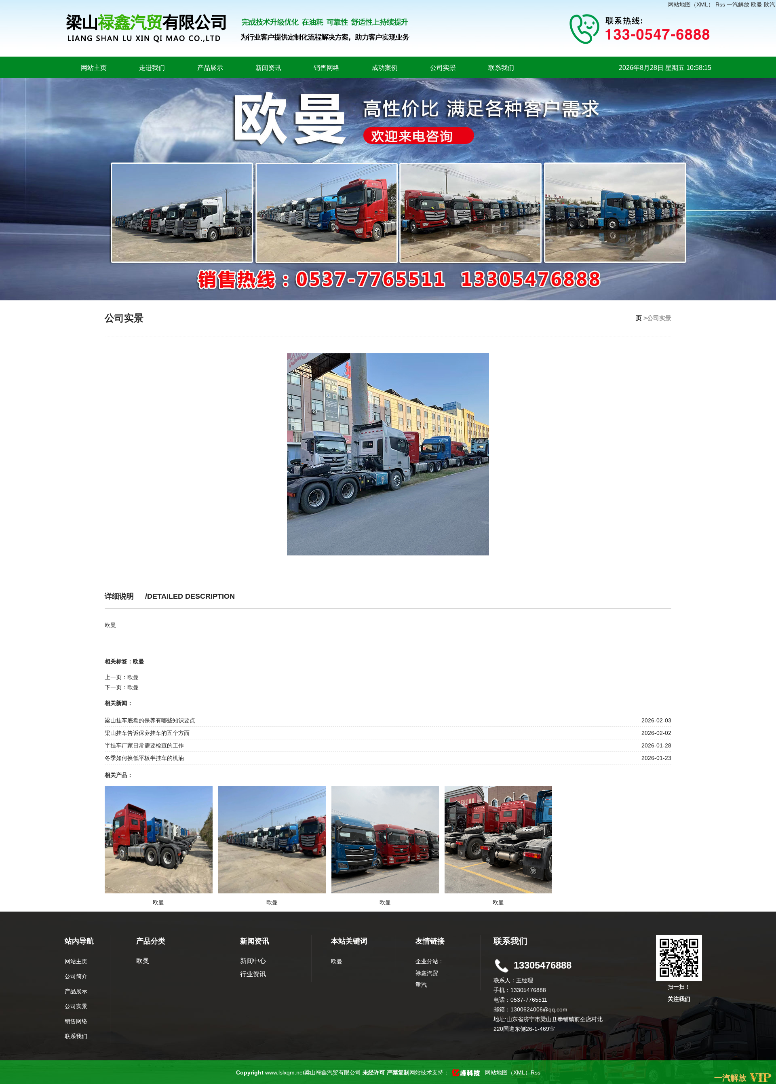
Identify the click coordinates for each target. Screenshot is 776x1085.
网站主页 (94, 67)
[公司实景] (388, 454)
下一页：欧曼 (122, 687)
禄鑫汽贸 (426, 973)
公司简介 (76, 976)
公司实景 (443, 67)
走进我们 (152, 67)
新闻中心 (253, 960)
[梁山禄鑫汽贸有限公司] (318, 28)
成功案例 (385, 67)
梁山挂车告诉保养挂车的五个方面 (147, 733)
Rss (720, 4)
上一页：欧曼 (122, 677)
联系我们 (501, 67)
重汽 (421, 985)
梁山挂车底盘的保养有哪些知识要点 (150, 720)
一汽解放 (738, 4)
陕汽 (769, 4)
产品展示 (210, 67)
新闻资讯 (268, 67)
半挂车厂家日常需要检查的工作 (144, 745)
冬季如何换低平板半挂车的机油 (144, 758)
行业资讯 (253, 974)
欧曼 (756, 4)
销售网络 (327, 67)
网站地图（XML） (691, 4)
